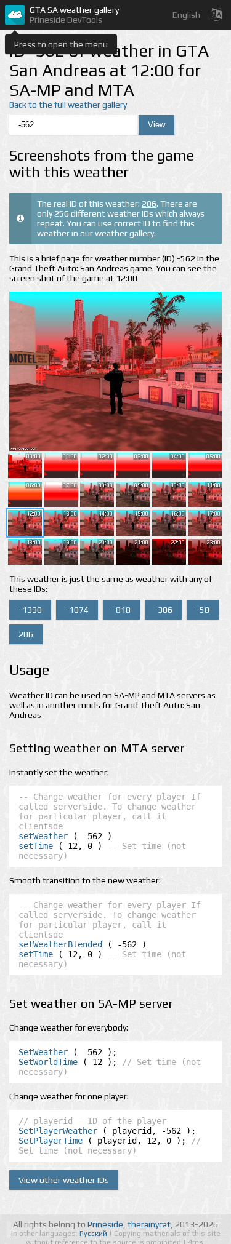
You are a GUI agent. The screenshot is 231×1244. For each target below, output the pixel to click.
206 (149, 204)
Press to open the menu (61, 44)
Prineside (105, 1224)
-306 (163, 610)
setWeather (43, 836)
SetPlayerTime (50, 1141)
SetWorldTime (48, 1062)
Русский (94, 1233)
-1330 (30, 610)
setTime (35, 846)
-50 (202, 610)
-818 (121, 610)
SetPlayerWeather (57, 1131)
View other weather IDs (63, 1180)
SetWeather (43, 1052)
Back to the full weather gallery (68, 105)
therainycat (149, 1224)
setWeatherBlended (60, 944)
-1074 (77, 610)
